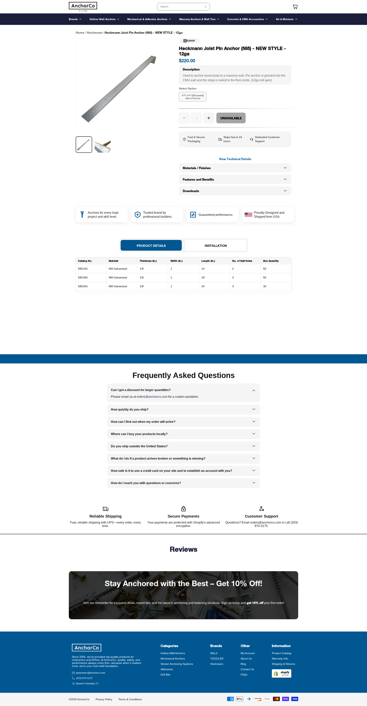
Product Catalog (281, 653)
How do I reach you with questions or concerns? (146, 483)
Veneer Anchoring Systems (177, 663)
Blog (243, 663)
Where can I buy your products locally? (139, 434)
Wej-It (213, 653)
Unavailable (231, 118)
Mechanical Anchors (173, 658)
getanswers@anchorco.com (90, 673)
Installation (216, 245)
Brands (73, 19)
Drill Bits (165, 674)
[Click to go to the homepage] (83, 6)
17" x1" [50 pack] (193, 97)
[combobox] (183, 6)
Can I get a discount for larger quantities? (141, 390)
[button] (235, 75)
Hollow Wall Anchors (102, 19)
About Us (246, 658)
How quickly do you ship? (130, 409)
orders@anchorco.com (152, 396)
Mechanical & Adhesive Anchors (147, 19)
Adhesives (167, 669)
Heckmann (94, 32)
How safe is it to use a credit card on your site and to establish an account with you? (171, 470)
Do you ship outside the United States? (139, 446)
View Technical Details (235, 159)
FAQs (244, 674)
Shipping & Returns (283, 663)
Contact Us (247, 669)
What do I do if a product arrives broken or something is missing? (158, 458)
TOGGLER (216, 658)
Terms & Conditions (130, 699)
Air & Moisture (285, 19)
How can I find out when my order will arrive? (143, 421)
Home (80, 32)
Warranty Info (280, 658)
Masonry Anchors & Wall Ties (197, 19)
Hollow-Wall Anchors (173, 653)
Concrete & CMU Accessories (245, 19)
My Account (248, 653)
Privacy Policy (104, 699)
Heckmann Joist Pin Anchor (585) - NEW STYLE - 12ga (144, 32)
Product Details (151, 245)
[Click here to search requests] (206, 7)
